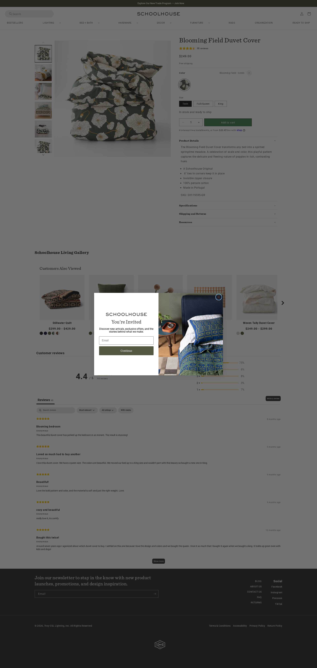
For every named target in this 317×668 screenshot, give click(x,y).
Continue (126, 350)
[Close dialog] (219, 297)
